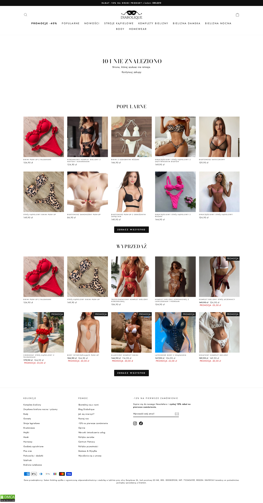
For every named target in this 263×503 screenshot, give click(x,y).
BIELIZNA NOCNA (218, 23)
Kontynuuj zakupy (131, 72)
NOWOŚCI (92, 23)
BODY (120, 29)
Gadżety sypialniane (33, 446)
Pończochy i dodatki (33, 455)
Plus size (27, 450)
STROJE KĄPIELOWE (119, 23)
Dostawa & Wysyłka (87, 450)
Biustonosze (29, 427)
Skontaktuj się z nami (88, 404)
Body (25, 413)
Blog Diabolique (86, 409)
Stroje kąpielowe (31, 423)
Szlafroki (27, 460)
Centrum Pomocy (86, 441)
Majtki (26, 432)
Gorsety (27, 418)
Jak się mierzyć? (86, 413)
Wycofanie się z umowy (90, 455)
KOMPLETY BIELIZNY (153, 23)
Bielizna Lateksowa (32, 464)
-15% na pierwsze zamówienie (93, 423)
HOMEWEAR (138, 29)
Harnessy (27, 441)
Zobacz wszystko (131, 229)
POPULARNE (71, 23)
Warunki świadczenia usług (91, 432)
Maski (26, 437)
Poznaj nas (83, 418)
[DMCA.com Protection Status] (7, 501)
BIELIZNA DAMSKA (187, 23)
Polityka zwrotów (86, 437)
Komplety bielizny (32, 404)
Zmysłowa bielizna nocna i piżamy (40, 409)
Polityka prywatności (88, 446)
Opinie (81, 427)
